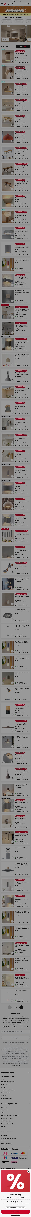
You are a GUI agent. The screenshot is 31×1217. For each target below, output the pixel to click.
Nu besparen (15, 1212)
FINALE (15, 1207)
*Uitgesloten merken (15, 1215)
